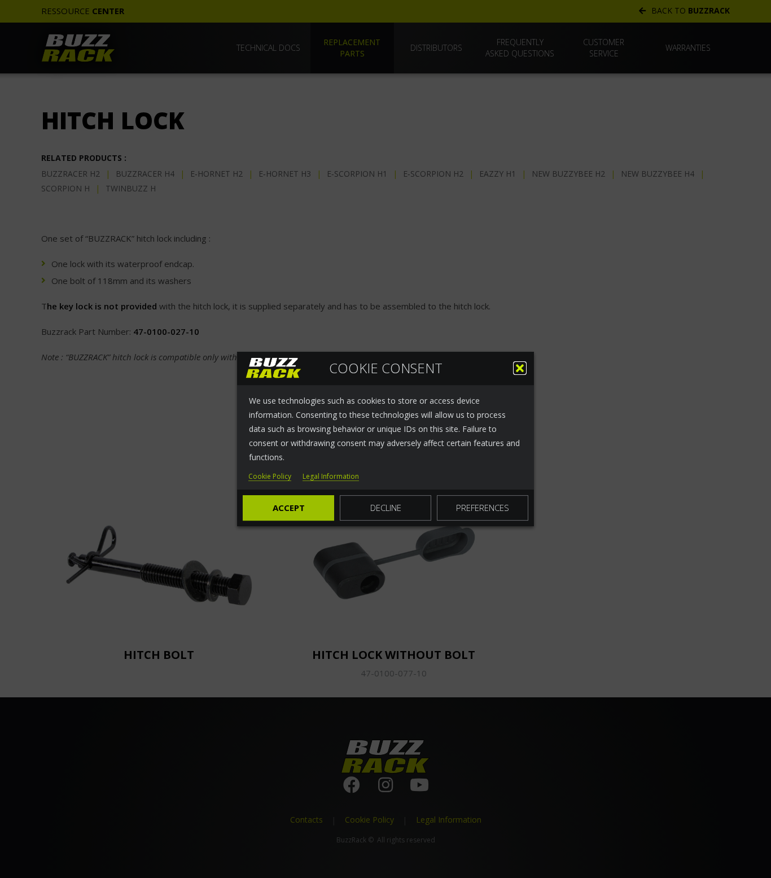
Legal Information (331, 477)
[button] (519, 368)
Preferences (482, 507)
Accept (289, 507)
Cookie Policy (269, 477)
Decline (385, 507)
